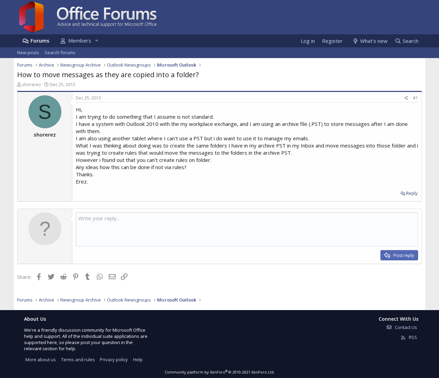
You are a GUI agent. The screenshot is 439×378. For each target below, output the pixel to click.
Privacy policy (114, 359)
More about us (40, 359)
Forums (40, 40)
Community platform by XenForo (220, 372)
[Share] (406, 98)
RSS (412, 337)
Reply (412, 193)
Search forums (60, 52)
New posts (28, 52)
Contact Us (405, 327)
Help (138, 359)
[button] (96, 40)
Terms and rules (78, 359)
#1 (415, 98)
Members (79, 40)
